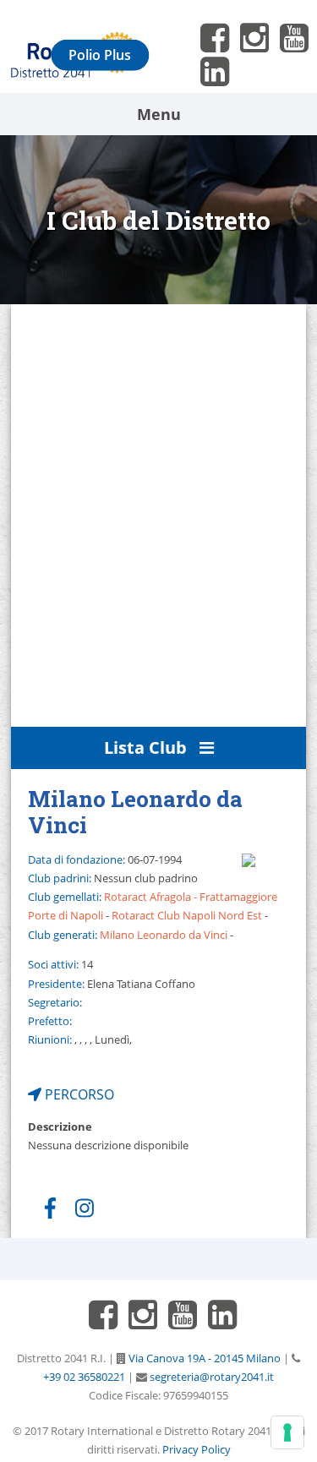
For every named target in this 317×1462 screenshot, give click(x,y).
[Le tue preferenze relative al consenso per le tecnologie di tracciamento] (287, 1432)
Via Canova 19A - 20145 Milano (203, 1358)
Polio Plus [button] (99, 55)
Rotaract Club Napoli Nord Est (187, 915)
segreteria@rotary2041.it (210, 1376)
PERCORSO (77, 1094)
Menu (159, 114)
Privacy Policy (196, 1449)
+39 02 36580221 (84, 1376)
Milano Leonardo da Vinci (163, 934)
